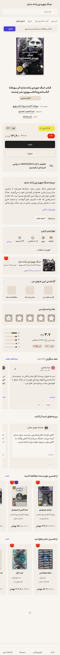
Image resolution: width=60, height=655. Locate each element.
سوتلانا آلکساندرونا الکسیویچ (26, 106)
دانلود (10, 29)
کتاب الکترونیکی (41, 21)
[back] (55, 4)
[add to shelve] (48, 290)
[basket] (12, 4)
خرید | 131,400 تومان (30, 651)
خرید (30, 144)
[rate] (51, 318)
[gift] (30, 80)
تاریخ (30, 21)
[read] (11, 290)
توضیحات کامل (48, 209)
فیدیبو (54, 21)
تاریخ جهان (20, 21)
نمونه (30, 153)
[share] (23, 80)
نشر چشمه (27, 116)
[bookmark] (37, 80)
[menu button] (4, 4)
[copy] (7, 166)
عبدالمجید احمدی (26, 111)
